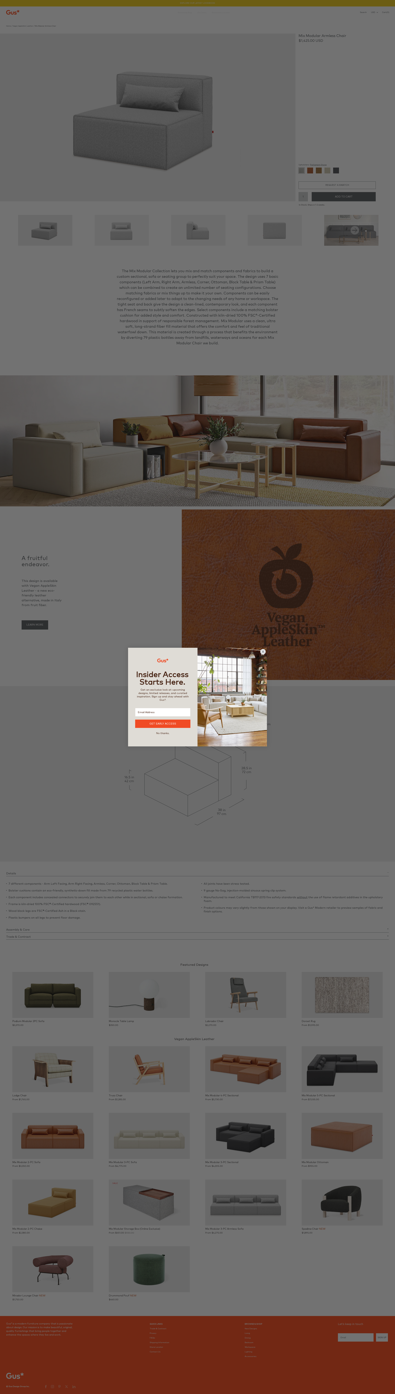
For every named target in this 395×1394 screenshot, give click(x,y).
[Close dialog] (263, 651)
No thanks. (162, 733)
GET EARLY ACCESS (163, 724)
